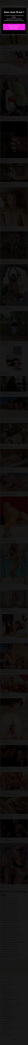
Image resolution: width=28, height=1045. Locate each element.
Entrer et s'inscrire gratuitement (14, 27)
